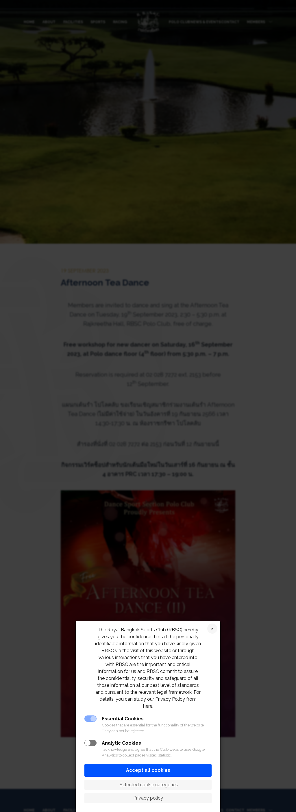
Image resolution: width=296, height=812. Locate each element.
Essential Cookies (123, 719)
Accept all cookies (148, 770)
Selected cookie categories (148, 784)
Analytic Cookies (121, 743)
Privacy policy (148, 798)
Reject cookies (212, 629)
